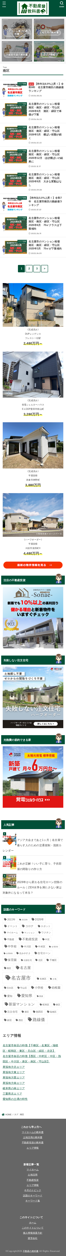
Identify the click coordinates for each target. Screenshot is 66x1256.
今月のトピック (32, 1190)
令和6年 (9, 953)
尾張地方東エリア (14, 1072)
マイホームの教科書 (33, 1132)
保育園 (12, 960)
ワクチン (46, 932)
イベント (12, 926)
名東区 (43, 979)
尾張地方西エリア (14, 1077)
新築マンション (22, 1004)
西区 (21, 1020)
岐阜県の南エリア (14, 1088)
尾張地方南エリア (14, 1082)
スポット (45, 926)
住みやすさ (25, 953)
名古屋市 (21, 978)
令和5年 (54, 947)
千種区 (53, 960)
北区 (40, 960)
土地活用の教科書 (32, 1137)
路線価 (39, 1019)
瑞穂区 (53, 1012)
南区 (9, 968)
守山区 (23, 988)
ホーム (32, 1222)
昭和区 (45, 1005)
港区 (27, 1012)
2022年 (11, 919)
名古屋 (25, 968)
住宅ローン (44, 953)
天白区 (10, 988)
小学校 (39, 987)
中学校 (12, 946)
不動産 (10, 939)
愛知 (10, 996)
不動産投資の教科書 (33, 1142)
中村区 (41, 946)
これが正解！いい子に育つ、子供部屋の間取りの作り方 (39, 866)
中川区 (27, 946)
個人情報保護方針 (32, 1233)
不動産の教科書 (31, 1251)
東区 (58, 1004)
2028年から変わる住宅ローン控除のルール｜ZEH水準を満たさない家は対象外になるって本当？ (32, 887)
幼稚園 (56, 987)
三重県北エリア (12, 1093)
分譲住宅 (28, 960)
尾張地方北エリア (14, 1066)
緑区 (9, 1020)
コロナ (29, 926)
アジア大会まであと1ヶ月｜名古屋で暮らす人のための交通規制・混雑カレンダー (33, 845)
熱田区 (39, 1012)
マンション (29, 932)
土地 (54, 979)
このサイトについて (33, 1228)
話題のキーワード (32, 1195)
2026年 (39, 919)
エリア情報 (33, 1148)
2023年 (25, 920)
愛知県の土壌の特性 (15, 1098)
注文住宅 (12, 1011)
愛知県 (26, 996)
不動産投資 (30, 939)
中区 (47, 939)
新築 (41, 996)
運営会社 (32, 1238)
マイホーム (12, 932)
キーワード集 (32, 1201)
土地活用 (32, 1174)
